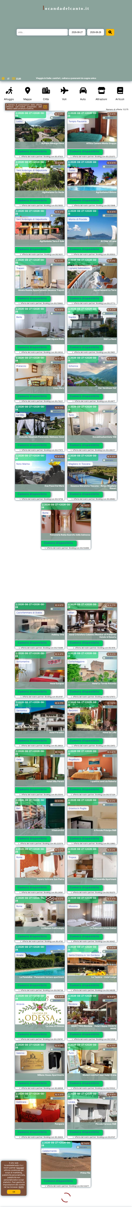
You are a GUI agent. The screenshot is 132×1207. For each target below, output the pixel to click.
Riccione (73, 1004)
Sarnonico (21, 710)
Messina (73, 906)
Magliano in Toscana (79, 463)
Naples (72, 317)
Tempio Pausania (77, 121)
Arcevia (20, 1004)
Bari (18, 808)
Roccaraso (21, 1199)
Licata (72, 1102)
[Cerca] (110, 32)
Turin (71, 415)
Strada (19, 955)
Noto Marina (23, 463)
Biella (19, 317)
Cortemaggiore (77, 661)
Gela (18, 759)
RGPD (21, 1187)
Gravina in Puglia (77, 808)
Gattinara (21, 1102)
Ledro (19, 121)
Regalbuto (74, 759)
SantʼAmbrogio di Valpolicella (31, 170)
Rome (45, 512)
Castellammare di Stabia (29, 612)
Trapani (20, 268)
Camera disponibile (32, 151)
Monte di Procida (78, 219)
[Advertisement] (66, 577)
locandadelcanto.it (66, 8)
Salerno (20, 1053)
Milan (71, 612)
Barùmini (73, 710)
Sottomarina (22, 661)
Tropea (72, 857)
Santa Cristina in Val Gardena (84, 955)
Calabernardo (23, 1150)
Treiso (72, 170)
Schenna (73, 366)
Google (20, 1168)
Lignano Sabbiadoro (79, 268)
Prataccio (21, 366)
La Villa (20, 415)
